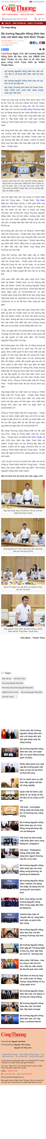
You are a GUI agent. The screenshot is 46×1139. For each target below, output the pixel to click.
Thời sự (8, 23)
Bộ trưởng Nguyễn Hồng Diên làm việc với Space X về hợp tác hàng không (32, 994)
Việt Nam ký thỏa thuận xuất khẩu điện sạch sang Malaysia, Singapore (32, 841)
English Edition (38, 2)
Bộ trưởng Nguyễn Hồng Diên (12, 683)
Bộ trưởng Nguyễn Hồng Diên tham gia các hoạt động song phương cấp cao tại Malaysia (31, 826)
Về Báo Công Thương (10, 1054)
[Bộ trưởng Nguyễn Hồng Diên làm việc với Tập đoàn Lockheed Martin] (10, 1019)
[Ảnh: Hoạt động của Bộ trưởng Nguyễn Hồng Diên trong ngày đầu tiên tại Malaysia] (10, 902)
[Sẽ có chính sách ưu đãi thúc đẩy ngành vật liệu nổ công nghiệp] (10, 783)
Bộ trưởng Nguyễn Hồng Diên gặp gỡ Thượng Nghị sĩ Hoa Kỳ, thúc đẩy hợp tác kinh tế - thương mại (32, 949)
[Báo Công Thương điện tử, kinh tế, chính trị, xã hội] (19, 8)
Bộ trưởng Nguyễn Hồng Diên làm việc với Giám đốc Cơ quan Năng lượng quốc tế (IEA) (32, 753)
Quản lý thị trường (35, 23)
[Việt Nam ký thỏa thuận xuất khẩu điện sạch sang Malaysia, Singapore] (10, 841)
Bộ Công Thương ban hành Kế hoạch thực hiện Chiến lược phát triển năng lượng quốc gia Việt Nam (24, 90)
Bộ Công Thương (32, 109)
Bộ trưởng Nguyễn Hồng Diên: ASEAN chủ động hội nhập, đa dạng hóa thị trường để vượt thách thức (32, 887)
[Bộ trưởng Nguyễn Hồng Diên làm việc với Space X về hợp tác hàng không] (10, 994)
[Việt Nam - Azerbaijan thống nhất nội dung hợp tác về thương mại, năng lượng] (10, 810)
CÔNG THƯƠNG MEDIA (10, 14)
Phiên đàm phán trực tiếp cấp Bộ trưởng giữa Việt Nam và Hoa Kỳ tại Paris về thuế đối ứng (32, 768)
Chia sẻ (6, 49)
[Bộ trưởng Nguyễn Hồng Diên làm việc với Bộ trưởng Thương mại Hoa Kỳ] (10, 933)
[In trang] (43, 49)
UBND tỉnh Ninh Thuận (10, 692)
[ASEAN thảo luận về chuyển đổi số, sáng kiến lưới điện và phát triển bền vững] (10, 918)
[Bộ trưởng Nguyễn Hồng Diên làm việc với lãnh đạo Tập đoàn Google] (10, 1007)
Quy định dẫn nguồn (36, 1056)
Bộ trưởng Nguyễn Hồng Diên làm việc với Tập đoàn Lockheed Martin (31, 1019)
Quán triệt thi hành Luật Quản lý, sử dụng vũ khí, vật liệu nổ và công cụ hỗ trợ (32, 796)
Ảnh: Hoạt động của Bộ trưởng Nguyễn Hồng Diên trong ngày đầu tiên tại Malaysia (31, 903)
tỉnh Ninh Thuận (35, 437)
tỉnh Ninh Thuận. (8, 697)
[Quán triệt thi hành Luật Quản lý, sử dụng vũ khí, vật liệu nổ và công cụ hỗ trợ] (10, 795)
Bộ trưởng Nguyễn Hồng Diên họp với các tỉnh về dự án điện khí (24, 82)
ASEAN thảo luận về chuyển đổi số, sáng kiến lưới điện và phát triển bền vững (32, 918)
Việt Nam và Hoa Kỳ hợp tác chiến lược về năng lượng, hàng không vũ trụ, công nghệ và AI (32, 980)
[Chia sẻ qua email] (40, 49)
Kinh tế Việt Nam (27, 14)
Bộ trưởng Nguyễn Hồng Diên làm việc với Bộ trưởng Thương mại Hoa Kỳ (31, 934)
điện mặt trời (6, 678)
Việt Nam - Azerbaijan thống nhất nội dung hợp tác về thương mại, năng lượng (32, 811)
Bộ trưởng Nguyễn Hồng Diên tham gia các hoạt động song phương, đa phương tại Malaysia (31, 869)
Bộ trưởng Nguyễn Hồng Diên (31, 692)
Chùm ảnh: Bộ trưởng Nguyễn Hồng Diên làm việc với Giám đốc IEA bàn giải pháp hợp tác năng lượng (31, 736)
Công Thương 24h (19, 23)
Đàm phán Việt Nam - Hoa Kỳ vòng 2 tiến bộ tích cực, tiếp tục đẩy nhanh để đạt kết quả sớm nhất (32, 964)
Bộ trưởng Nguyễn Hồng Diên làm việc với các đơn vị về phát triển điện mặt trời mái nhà (24, 74)
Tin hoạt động (8, 27)
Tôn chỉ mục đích (21, 1056)
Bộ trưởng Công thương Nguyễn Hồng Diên (17, 688)
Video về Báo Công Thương (29, 1054)
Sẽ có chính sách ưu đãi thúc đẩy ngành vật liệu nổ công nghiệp (31, 782)
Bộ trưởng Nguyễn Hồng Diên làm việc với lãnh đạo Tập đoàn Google (31, 1006)
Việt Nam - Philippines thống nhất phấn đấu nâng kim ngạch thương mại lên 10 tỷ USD (31, 854)
